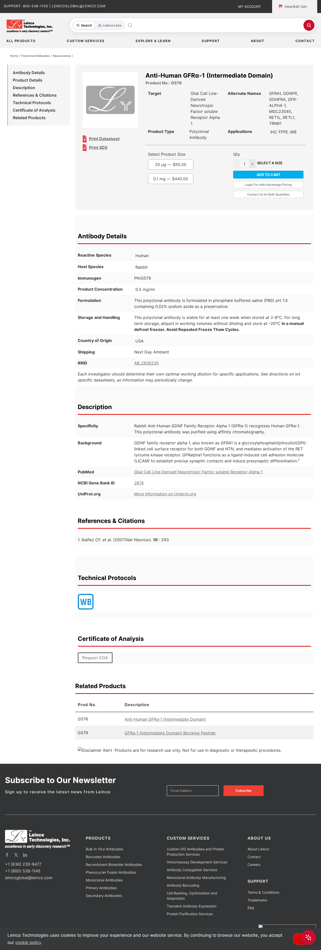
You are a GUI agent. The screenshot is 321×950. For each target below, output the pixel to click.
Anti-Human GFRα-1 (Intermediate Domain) (165, 721)
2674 (139, 485)
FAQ (251, 910)
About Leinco (258, 851)
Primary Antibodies (101, 890)
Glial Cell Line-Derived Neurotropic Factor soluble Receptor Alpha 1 (198, 474)
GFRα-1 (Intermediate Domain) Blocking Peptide (170, 735)
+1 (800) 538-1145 (22, 873)
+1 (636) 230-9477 (23, 866)
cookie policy (28, 942)
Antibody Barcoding (183, 887)
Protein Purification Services (190, 916)
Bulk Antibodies (104, 851)
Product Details (27, 81)
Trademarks (257, 902)
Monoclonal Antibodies (104, 882)
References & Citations (35, 96)
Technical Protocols (32, 103)
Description (24, 88)
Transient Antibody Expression (191, 908)
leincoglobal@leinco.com (28, 879)
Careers (254, 867)
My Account (249, 7)
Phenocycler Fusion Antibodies (111, 874)
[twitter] (16, 857)
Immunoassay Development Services (197, 864)
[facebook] (7, 857)
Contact (254, 859)
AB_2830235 (146, 365)
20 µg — (180, 166)
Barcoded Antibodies (103, 859)
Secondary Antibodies (104, 898)
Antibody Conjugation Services (192, 872)
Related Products (29, 118)
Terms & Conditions (263, 894)
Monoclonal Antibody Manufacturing (196, 880)
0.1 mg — (180, 180)
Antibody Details (29, 73)
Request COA (95, 660)
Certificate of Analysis (34, 111)
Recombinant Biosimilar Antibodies (114, 867)
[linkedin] (25, 857)
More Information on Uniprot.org (165, 496)
